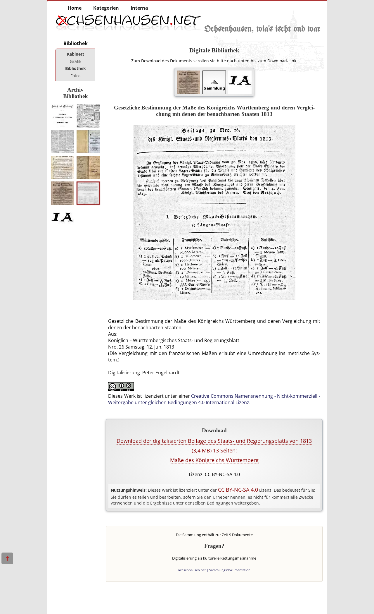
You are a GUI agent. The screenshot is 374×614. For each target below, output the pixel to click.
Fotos (75, 75)
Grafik (75, 61)
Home (75, 8)
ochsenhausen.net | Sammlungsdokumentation (214, 570)
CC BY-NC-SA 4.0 (238, 489)
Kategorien (106, 8)
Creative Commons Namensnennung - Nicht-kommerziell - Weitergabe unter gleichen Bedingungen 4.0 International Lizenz (214, 399)
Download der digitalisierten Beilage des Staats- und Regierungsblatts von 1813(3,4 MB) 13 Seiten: (214, 450)
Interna (139, 8)
